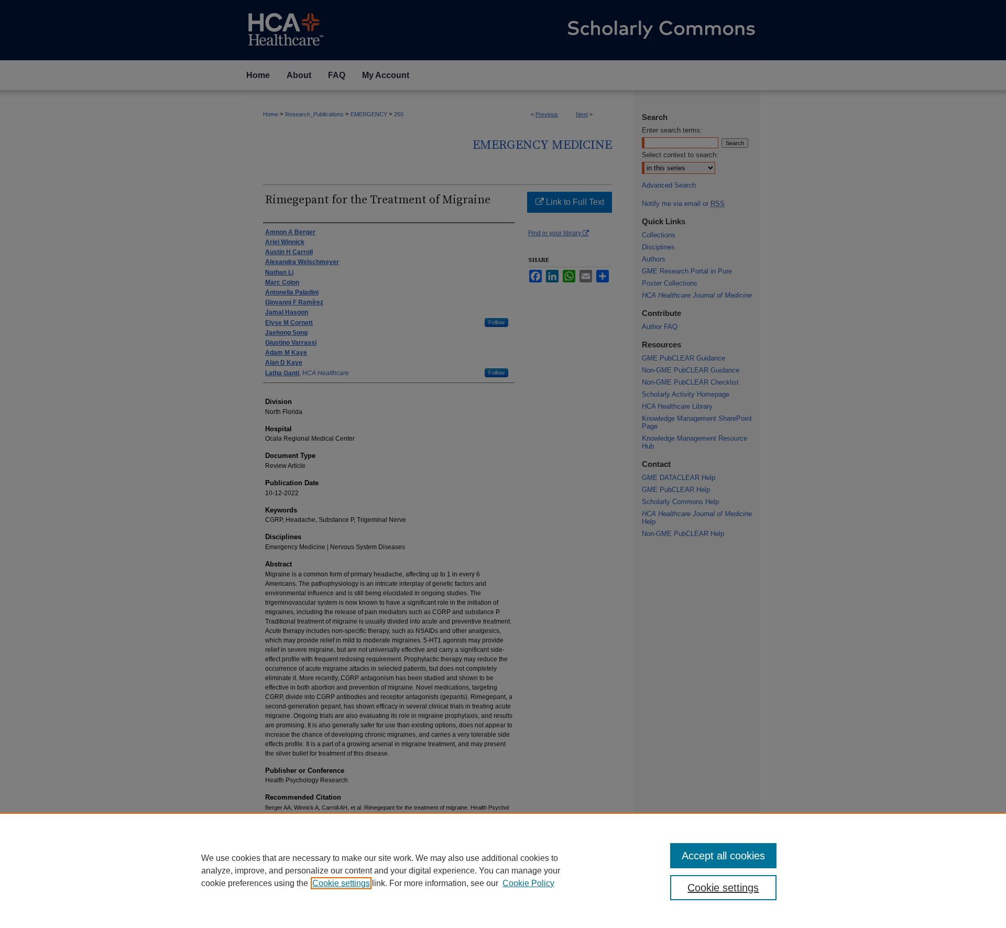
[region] (503, 870)
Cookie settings (341, 883)
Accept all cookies (723, 855)
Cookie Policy (528, 883)
